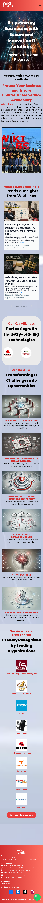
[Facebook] (10, 891)
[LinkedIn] (18, 891)
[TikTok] (25, 891)
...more (21, 242)
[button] (39, 5)
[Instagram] (32, 891)
